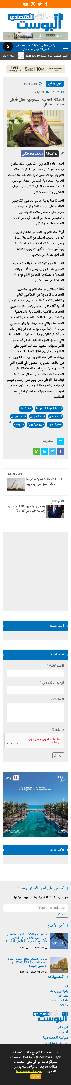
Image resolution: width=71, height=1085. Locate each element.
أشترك (62, 915)
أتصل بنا (62, 1032)
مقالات (63, 1005)
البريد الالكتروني (52, 683)
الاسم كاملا (55, 666)
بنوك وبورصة (59, 991)
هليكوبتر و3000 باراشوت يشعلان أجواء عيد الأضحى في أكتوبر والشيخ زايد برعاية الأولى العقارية (26, 938)
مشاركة (48, 441)
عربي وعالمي (54, 83)
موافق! (35, 1076)
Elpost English (58, 1000)
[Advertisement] (35, 571)
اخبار (64, 986)
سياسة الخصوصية (55, 1037)
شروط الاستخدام (56, 1043)
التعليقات (39, 92)
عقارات (63, 996)
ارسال (58, 755)
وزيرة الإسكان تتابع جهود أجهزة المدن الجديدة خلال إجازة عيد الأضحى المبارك (27, 962)
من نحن (63, 1027)
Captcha (57, 730)
